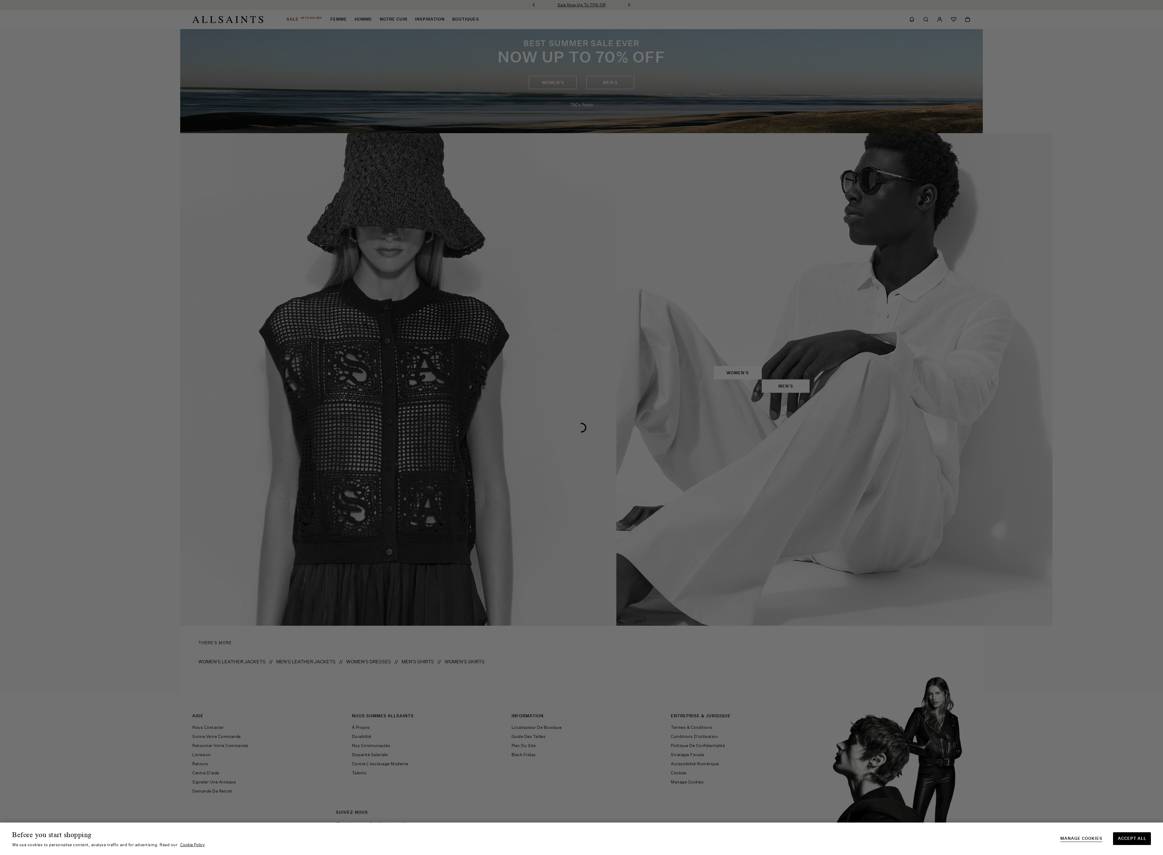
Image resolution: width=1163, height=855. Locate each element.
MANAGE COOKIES (1081, 838)
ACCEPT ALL (1132, 838)
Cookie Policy (192, 844)
